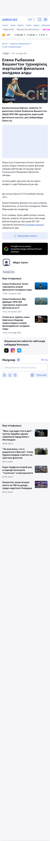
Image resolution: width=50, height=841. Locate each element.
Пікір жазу (41, 375)
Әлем (13, 25)
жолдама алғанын (34, 224)
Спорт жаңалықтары (11, 46)
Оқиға (29, 25)
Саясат (5, 25)
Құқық (36, 25)
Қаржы (20, 25)
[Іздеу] (39, 19)
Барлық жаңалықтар (20, 43)
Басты (5, 43)
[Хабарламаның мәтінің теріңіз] (25, 367)
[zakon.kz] (9, 19)
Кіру (46, 359)
